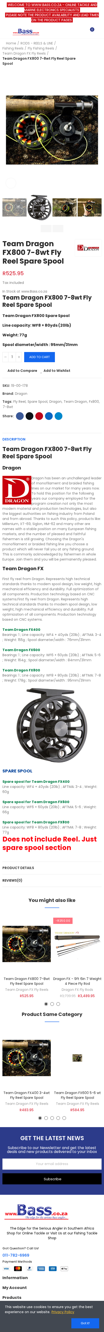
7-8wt (8, 406)
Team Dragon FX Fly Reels (26, 989)
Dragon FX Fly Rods (77, 989)
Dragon (21, 393)
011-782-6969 (15, 1255)
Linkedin (49, 416)
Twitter (29, 416)
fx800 (94, 401)
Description (13, 439)
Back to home (91, 53)
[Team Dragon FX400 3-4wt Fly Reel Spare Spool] (26, 1058)
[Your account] (99, 31)
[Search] (81, 31)
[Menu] (4, 31)
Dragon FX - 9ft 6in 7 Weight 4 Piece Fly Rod (77, 981)
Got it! (85, 1323)
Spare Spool (37, 401)
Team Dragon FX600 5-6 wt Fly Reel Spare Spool (77, 1095)
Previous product (85, 53)
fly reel (19, 401)
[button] (7, 130)
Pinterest (39, 416)
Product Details (18, 867)
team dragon (75, 401)
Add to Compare (22, 370)
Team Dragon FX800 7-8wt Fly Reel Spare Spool (27, 981)
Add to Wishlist (57, 370)
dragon (55, 401)
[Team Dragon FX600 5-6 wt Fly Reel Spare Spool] (77, 1058)
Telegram (58, 416)
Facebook (20, 416)
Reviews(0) (12, 880)
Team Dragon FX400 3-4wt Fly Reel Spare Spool (26, 1095)
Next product (98, 53)
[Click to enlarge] (11, 183)
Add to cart (39, 357)
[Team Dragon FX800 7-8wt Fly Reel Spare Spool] (26, 944)
